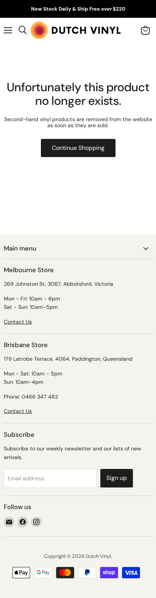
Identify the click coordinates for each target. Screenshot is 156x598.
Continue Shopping (78, 148)
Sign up (116, 478)
